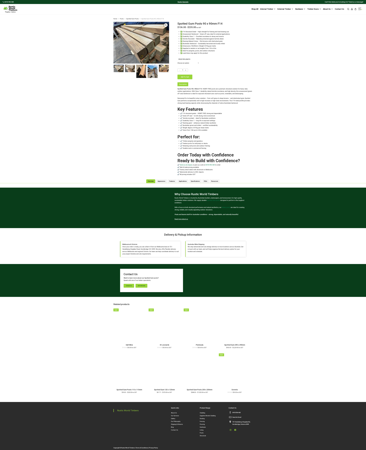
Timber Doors (313, 9)
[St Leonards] (164, 324)
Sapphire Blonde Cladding (208, 416)
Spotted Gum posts (213, 200)
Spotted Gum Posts (132, 19)
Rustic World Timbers (128, 410)
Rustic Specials (183, 2)
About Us (327, 9)
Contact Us (339, 9)
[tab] (182, 84)
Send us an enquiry (186, 165)
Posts (122, 19)
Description (183, 84)
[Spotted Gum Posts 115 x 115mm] (129, 369)
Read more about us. (181, 219)
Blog (172, 427)
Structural (203, 436)
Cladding (202, 413)
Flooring (202, 424)
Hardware (299, 9)
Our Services (175, 416)
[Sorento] (235, 369)
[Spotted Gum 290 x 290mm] (235, 324)
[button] (166, 25)
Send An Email (236, 417)
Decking (202, 418)
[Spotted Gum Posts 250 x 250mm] (199, 369)
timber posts (226, 207)
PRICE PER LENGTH (184, 59)
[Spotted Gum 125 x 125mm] (164, 369)
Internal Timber (266, 9)
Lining (201, 430)
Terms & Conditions (142, 448)
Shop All (254, 9)
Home (115, 19)
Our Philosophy (175, 421)
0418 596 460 (210, 165)
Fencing (202, 421)
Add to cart (185, 77)
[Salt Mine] (129, 324)
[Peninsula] (199, 324)
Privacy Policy (153, 448)
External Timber (284, 9)
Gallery (173, 418)
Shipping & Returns (177, 424)
